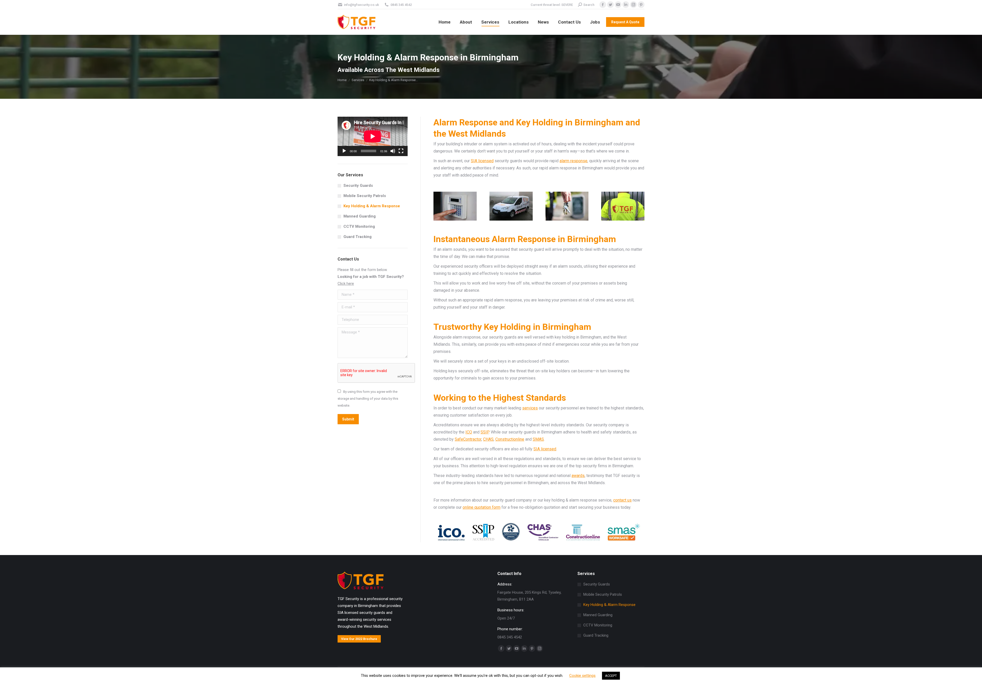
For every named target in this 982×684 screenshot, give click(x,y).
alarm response (573, 160)
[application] (373, 136)
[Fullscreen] (401, 151)
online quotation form (481, 507)
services (530, 408)
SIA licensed (482, 160)
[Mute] (392, 151)
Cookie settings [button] (582, 675)
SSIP (485, 432)
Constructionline (509, 439)
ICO (468, 432)
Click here (346, 283)
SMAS (538, 439)
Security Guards (358, 185)
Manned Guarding (359, 216)
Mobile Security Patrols (364, 195)
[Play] (344, 151)
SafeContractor (468, 439)
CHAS (488, 439)
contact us (622, 500)
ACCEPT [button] (611, 676)
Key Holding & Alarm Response (371, 206)
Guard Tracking (357, 236)
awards (578, 475)
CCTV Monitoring (359, 226)
